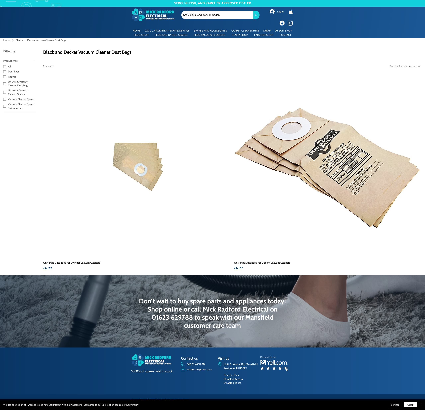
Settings (395, 404)
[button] (291, 11)
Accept (410, 404)
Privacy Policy (131, 404)
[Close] (421, 404)
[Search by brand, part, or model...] (256, 15)
